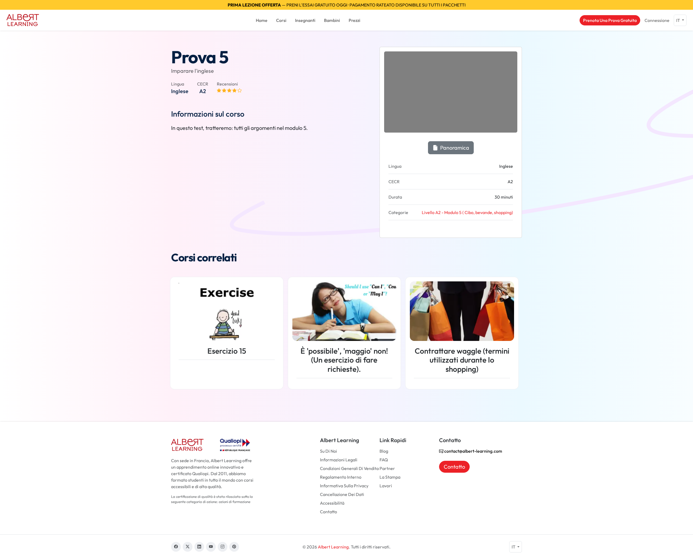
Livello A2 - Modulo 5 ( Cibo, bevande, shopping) (467, 212)
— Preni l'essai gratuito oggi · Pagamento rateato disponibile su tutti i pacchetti (347, 5)
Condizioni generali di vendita (349, 468)
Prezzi (354, 20)
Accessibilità (332, 503)
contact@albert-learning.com (472, 451)
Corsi (281, 20)
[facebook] (176, 547)
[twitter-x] (187, 547)
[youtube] (211, 547)
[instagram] (222, 547)
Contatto (328, 511)
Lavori (386, 485)
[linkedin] (199, 547)
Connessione (657, 20)
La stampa (390, 477)
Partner (387, 468)
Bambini (332, 20)
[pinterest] (234, 547)
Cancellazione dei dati (342, 494)
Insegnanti (305, 20)
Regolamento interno (340, 477)
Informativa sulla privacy (344, 485)
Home (261, 20)
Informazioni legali (338, 459)
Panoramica (454, 147)
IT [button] (678, 20)
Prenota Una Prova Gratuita (610, 20)
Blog (384, 451)
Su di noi (328, 451)
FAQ (384, 459)
